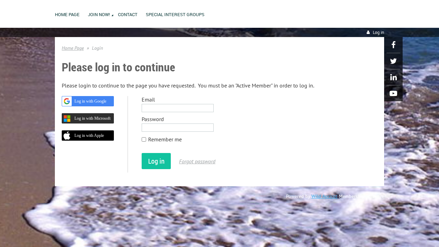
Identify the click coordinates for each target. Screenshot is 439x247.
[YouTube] (393, 93)
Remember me (165, 139)
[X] (393, 61)
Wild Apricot (324, 196)
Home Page (73, 48)
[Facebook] (393, 45)
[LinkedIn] (393, 77)
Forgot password (197, 161)
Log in (378, 32)
